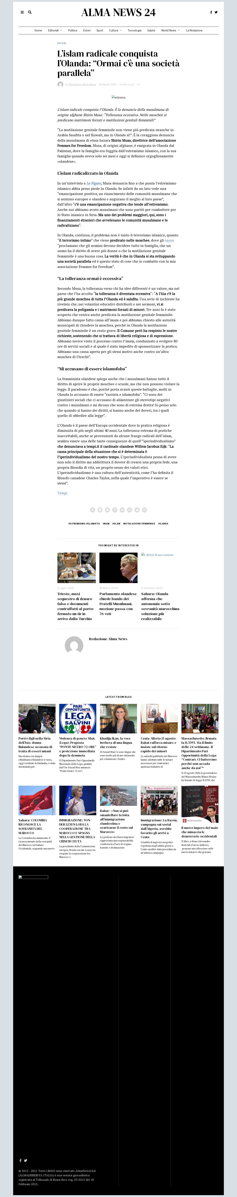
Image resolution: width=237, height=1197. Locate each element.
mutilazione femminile (139, 523)
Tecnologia (134, 30)
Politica (72, 30)
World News (168, 30)
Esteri (87, 30)
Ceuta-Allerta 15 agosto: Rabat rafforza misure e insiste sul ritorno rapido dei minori (158, 744)
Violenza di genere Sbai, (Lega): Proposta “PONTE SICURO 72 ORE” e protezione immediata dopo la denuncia (77, 746)
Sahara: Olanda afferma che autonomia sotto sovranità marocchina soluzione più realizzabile (160, 606)
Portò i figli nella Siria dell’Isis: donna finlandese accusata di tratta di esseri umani (35, 744)
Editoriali (53, 30)
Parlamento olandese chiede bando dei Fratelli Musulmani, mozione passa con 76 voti (118, 603)
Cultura (113, 30)
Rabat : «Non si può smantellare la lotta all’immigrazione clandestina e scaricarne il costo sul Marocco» (116, 821)
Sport (99, 30)
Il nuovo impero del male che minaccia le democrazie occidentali (199, 832)
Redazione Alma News (108, 638)
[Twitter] (216, 12)
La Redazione (194, 30)
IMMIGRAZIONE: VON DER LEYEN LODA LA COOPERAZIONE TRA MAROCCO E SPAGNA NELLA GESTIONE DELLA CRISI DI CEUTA (77, 830)
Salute (151, 30)
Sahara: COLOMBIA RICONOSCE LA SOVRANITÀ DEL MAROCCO (33, 826)
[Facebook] (211, 12)
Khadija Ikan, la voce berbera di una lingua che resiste (116, 742)
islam (116, 523)
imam (169, 240)
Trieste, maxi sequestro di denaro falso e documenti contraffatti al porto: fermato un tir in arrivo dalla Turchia (75, 606)
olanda (163, 523)
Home (38, 30)
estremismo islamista (84, 523)
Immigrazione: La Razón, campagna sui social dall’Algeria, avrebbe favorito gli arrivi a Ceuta (159, 828)
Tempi (62, 493)
